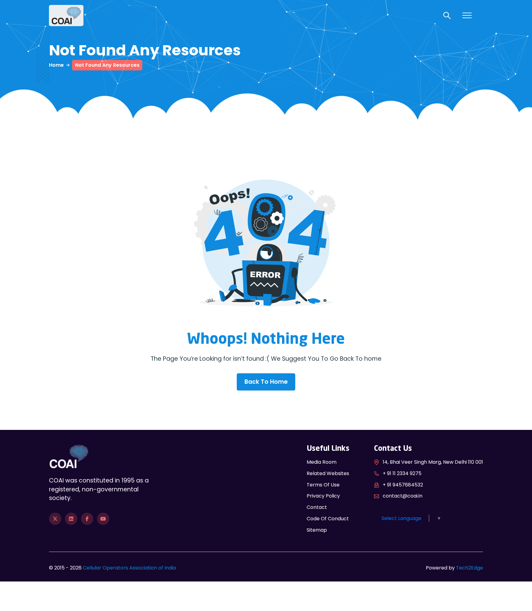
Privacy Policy (323, 495)
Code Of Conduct (328, 518)
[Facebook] (87, 519)
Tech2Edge (469, 567)
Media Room (322, 462)
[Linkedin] (71, 519)
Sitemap (317, 530)
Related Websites (328, 473)
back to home (266, 382)
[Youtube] (103, 519)
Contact (317, 507)
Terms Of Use (323, 484)
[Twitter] (55, 519)
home (56, 65)
